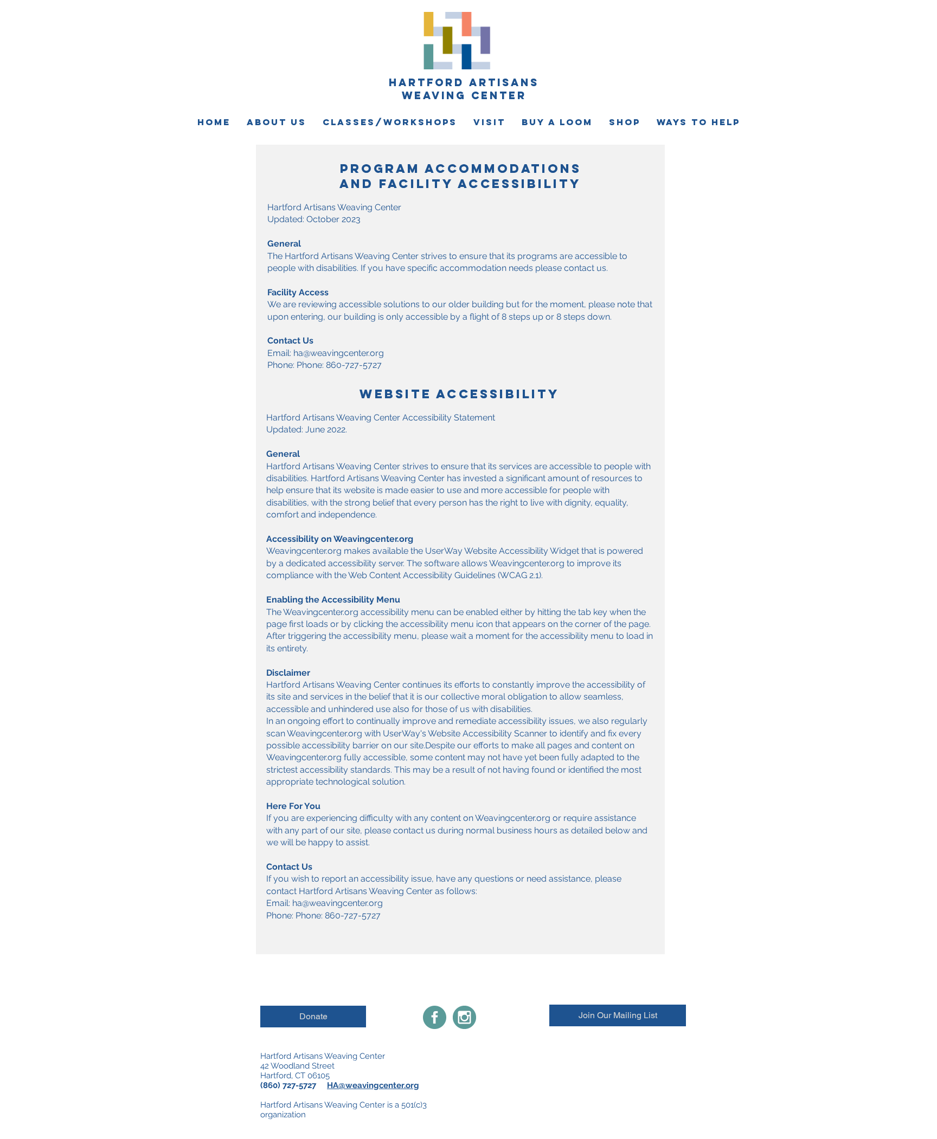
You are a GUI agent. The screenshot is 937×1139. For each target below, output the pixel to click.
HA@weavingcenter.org (373, 1085)
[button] (277, 122)
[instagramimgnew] (464, 1017)
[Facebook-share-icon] (434, 1017)
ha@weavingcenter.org (338, 353)
